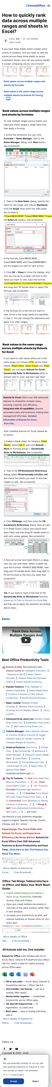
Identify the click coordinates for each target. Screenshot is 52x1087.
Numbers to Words (38, 800)
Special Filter (12, 769)
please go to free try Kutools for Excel (23, 600)
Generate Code (15, 674)
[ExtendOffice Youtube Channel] (16, 1048)
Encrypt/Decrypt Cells (33, 762)
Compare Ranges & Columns (20, 742)
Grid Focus (31, 747)
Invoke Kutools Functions (28, 681)
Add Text (44, 778)
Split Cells (11, 811)
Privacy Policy (17, 1074)
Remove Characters (16, 782)
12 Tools (31, 778)
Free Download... (23, 872)
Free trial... (9, 423)
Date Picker (21, 758)
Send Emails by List (17, 766)
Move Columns (28, 735)
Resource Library (33, 754)
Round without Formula (33, 698)
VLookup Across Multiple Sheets (22, 710)
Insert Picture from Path (28, 797)
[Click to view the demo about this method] (7, 99)
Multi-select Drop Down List (28, 726)
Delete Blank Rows (38, 690)
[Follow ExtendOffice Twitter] (10, 1048)
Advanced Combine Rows (31, 808)
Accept (13, 1081)
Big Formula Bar (23, 751)
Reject (36, 1081)
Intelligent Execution (35, 670)
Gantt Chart (19, 785)
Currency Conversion (16, 804)
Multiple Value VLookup (31, 706)
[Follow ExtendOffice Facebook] (4, 1048)
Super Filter (37, 766)
